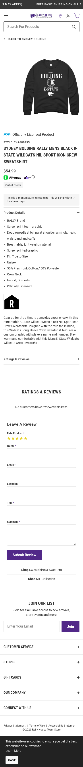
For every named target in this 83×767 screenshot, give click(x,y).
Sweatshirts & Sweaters (41, 570)
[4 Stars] (22, 438)
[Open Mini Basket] (76, 16)
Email (10, 465)
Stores (9, 662)
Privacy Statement (14, 725)
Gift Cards (12, 677)
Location (12, 484)
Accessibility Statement (62, 725)
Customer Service (18, 647)
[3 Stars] (17, 438)
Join (70, 626)
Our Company (15, 693)
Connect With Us (17, 708)
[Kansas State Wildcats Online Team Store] (41, 16)
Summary (12, 522)
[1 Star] (9, 438)
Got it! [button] (12, 760)
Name (10, 446)
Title (9, 503)
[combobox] (31, 27)
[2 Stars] (13, 438)
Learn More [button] (13, 750)
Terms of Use (37, 725)
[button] (60, 16)
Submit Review (24, 555)
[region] (41, 283)
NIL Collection (41, 579)
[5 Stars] (26, 438)
